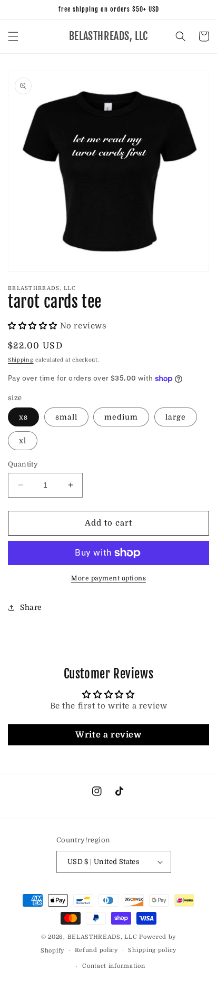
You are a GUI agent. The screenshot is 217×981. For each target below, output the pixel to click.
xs (23, 417)
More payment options (108, 578)
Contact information (113, 966)
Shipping (21, 360)
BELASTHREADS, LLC (102, 937)
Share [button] (31, 607)
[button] (13, 36)
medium (121, 417)
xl (22, 440)
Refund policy (96, 950)
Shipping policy (152, 950)
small (66, 417)
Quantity (23, 464)
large (175, 417)
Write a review (108, 735)
